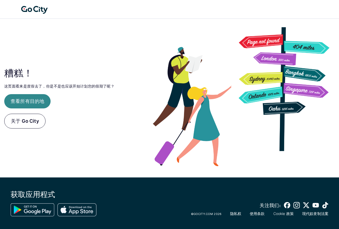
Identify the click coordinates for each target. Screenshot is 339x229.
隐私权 (235, 213)
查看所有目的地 (27, 101)
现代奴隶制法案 (315, 213)
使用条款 (257, 213)
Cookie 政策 (283, 213)
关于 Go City (25, 121)
